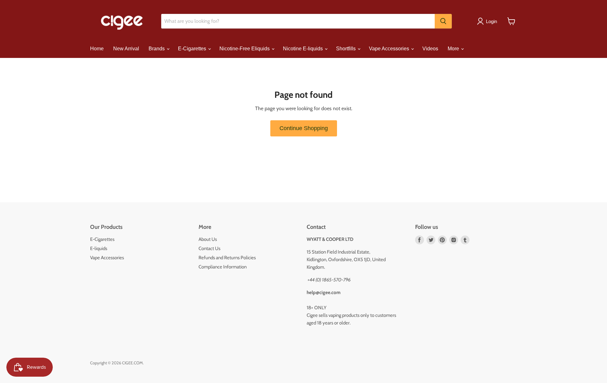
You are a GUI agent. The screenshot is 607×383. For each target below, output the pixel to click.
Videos (430, 48)
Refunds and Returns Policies (227, 258)
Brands (157, 48)
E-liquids (98, 248)
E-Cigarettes (192, 48)
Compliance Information (223, 267)
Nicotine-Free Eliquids (245, 48)
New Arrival (126, 48)
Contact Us (209, 248)
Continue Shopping (303, 128)
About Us (208, 239)
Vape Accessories (389, 48)
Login (491, 21)
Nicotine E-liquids (303, 48)
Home (97, 48)
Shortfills (346, 48)
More (454, 48)
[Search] (443, 21)
